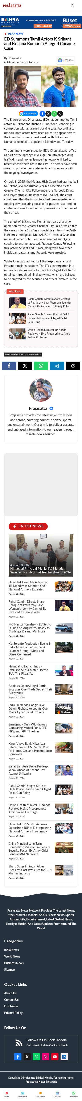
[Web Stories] (40, 1094)
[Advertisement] (41, 261)
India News (15, 34)
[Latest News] (23, 1094)
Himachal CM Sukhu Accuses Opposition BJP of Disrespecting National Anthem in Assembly (30, 912)
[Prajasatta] (12, 6)
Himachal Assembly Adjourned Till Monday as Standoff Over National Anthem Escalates (29, 670)
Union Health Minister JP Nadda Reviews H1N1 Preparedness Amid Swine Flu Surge (49, 418)
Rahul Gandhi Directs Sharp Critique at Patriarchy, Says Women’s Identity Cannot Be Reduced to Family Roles (49, 387)
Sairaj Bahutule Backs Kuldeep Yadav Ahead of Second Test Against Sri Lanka (28, 854)
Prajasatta (15, 58)
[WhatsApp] (57, 1094)
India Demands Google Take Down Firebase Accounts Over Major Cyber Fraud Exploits (29, 793)
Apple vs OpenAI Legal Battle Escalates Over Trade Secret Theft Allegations (30, 774)
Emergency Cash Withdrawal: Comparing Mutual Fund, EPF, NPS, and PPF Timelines (28, 812)
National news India (33, 438)
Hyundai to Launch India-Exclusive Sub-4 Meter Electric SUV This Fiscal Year (28, 754)
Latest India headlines (14, 438)
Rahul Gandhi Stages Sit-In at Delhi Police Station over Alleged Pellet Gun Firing (48, 402)
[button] (72, 6)
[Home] (7, 1094)
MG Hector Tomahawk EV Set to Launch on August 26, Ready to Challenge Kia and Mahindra (30, 712)
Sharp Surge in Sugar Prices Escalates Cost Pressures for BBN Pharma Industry (30, 954)
